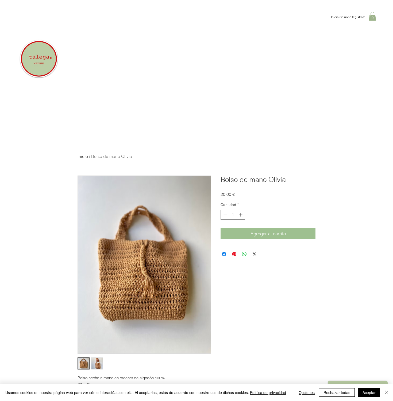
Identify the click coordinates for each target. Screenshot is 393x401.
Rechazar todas (336, 392)
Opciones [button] (307, 392)
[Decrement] (224, 214)
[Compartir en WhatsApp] (244, 254)
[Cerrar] (386, 392)
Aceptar (369, 392)
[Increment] (241, 214)
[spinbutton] (233, 214)
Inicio (83, 156)
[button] (372, 16)
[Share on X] (254, 254)
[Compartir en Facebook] (224, 254)
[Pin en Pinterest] (234, 254)
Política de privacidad (268, 392)
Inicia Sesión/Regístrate (348, 17)
